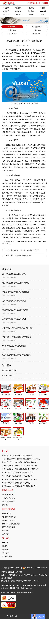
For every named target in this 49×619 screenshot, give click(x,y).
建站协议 (5, 505)
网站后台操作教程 (8, 501)
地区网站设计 (7, 513)
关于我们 (30, 15)
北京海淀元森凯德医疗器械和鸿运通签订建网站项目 (20, 462)
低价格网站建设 (8, 509)
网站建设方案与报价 (9, 520)
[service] (38, 616)
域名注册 (30, 11)
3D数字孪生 (18, 15)
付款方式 (5, 530)
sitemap (29, 588)
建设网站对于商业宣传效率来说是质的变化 (25, 250)
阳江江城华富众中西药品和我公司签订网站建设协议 (20, 469)
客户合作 (5, 553)
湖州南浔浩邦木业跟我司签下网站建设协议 (17, 476)
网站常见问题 (7, 490)
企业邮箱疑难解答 (8, 498)
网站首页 (6, 8)
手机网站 (30, 8)
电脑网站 (18, 8)
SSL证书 (6, 15)
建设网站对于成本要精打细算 (20, 255)
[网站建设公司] (9, 3)
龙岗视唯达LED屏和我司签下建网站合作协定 (18, 472)
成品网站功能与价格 (9, 517)
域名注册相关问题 (8, 527)
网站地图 (23, 588)
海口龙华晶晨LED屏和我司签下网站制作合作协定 (19, 479)
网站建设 (5, 546)
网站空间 (5, 549)
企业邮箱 (18, 11)
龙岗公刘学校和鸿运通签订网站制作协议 (16, 483)
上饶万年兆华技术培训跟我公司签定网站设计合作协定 (21, 459)
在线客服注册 (7, 556)
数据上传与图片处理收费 (11, 524)
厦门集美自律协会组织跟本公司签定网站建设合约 (19, 486)
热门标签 (5, 534)
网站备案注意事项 (8, 495)
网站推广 (6, 11)
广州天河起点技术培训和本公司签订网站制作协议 (19, 466)
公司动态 (5, 542)
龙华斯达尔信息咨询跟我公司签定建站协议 (17, 455)
